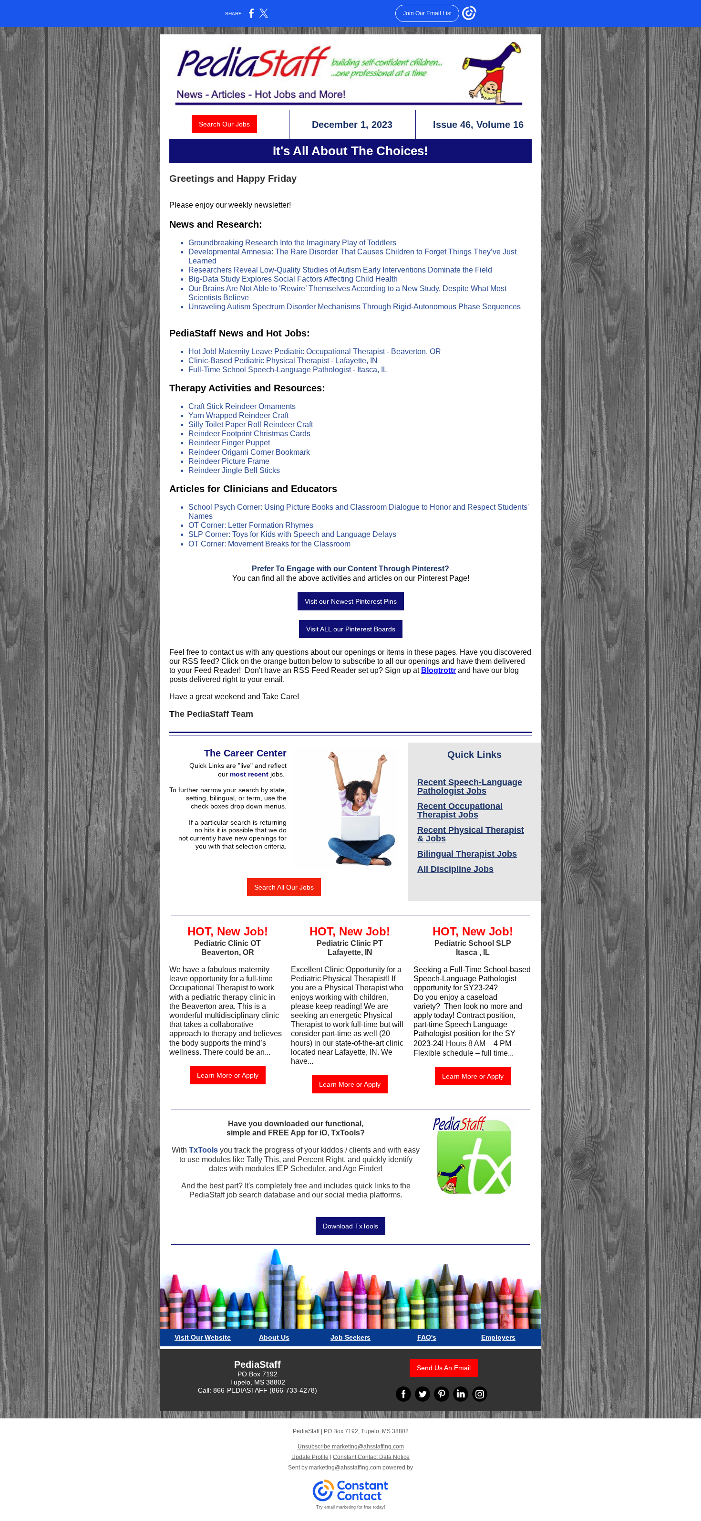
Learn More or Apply (227, 1075)
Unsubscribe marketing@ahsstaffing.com (351, 1446)
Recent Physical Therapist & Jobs (470, 834)
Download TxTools (350, 1226)
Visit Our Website (203, 1337)
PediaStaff (257, 1364)
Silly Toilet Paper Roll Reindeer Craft (250, 424)
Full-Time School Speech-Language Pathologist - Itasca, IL (287, 370)
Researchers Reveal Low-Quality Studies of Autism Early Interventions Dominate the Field (340, 270)
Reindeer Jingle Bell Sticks (234, 470)
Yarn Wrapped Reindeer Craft (238, 415)
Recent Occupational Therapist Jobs (460, 810)
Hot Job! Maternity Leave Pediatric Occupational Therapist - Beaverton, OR (314, 351)
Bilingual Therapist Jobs (467, 854)
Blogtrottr (438, 670)
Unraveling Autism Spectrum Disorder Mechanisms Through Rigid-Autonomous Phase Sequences (354, 307)
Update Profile (310, 1457)
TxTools (203, 1150)
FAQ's (426, 1337)
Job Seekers (350, 1337)
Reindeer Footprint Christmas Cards (249, 434)
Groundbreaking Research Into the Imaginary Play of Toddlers (292, 243)
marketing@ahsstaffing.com (345, 1467)
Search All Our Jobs (284, 887)
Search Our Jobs (224, 124)
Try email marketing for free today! (350, 1507)
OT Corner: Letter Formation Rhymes (250, 525)
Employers (498, 1337)
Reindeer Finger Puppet (229, 443)
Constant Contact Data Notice (371, 1457)
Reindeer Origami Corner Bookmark (249, 452)
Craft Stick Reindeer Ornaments (242, 406)
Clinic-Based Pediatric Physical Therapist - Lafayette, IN (283, 361)
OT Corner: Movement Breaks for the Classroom (269, 544)
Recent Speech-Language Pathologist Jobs (469, 786)
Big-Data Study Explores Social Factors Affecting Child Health (293, 279)
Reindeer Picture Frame (228, 461)
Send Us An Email (444, 1368)
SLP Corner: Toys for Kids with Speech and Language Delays (292, 534)
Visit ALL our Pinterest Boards (350, 629)
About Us (274, 1337)
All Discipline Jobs (455, 869)
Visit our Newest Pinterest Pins (351, 601)
